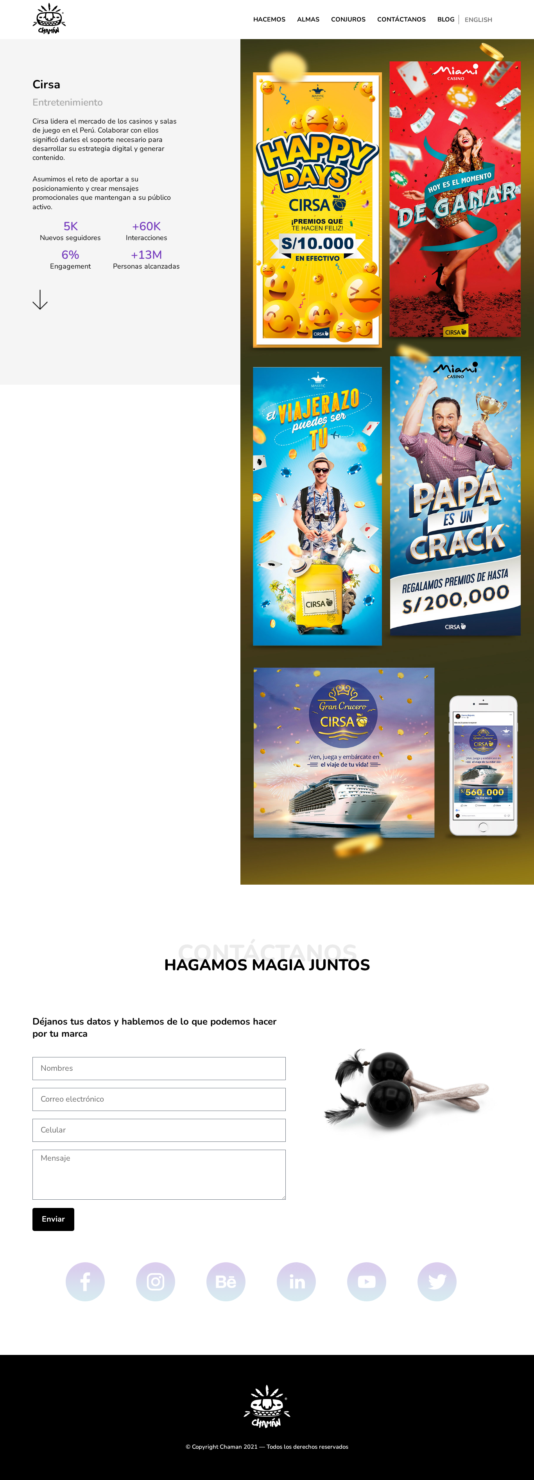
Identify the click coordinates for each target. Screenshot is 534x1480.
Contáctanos (401, 19)
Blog (446, 19)
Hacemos (269, 19)
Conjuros (348, 19)
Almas (308, 19)
